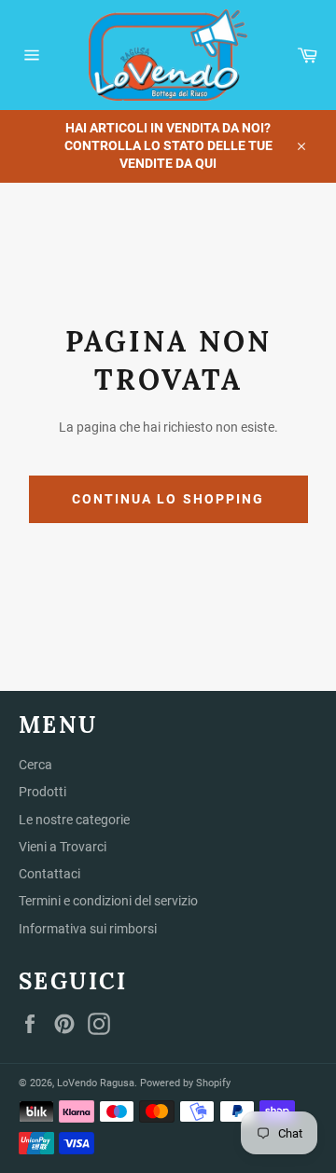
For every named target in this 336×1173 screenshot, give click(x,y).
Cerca (35, 764)
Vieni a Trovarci (62, 846)
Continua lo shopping (168, 498)
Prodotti (42, 791)
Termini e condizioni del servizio (108, 900)
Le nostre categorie (74, 819)
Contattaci (49, 873)
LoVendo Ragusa (95, 1083)
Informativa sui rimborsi (88, 928)
